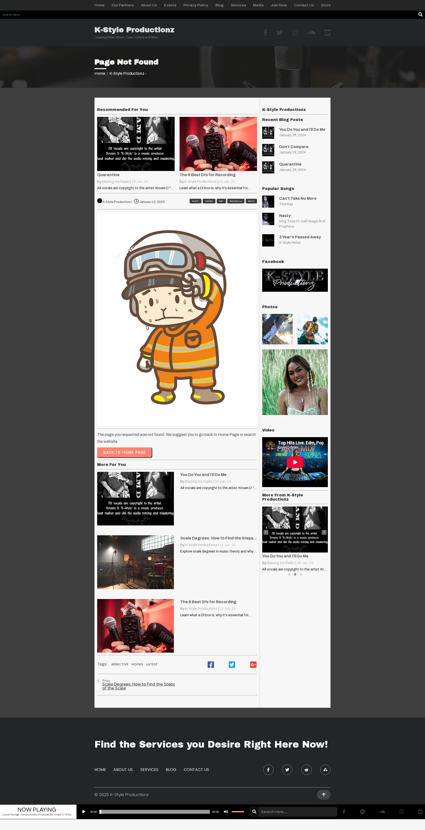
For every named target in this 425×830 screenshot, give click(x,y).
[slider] (237, 811)
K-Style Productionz (200, 182)
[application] (161, 811)
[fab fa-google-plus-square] (253, 664)
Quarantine (290, 164)
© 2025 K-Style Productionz (121, 795)
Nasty (285, 216)
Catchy (209, 201)
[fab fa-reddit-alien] (306, 770)
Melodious (236, 201)
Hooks (138, 664)
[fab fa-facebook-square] (210, 664)
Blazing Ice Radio (116, 182)
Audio (195, 201)
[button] (289, 574)
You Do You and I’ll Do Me (302, 129)
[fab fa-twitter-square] (232, 664)
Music (251, 201)
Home (99, 73)
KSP (221, 201)
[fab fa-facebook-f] (268, 770)
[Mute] (225, 812)
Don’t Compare (293, 147)
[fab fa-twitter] (287, 770)
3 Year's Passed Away (300, 237)
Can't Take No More (298, 198)
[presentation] (265, 532)
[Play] (83, 811)
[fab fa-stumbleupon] (325, 770)
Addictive (120, 664)
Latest (152, 664)
